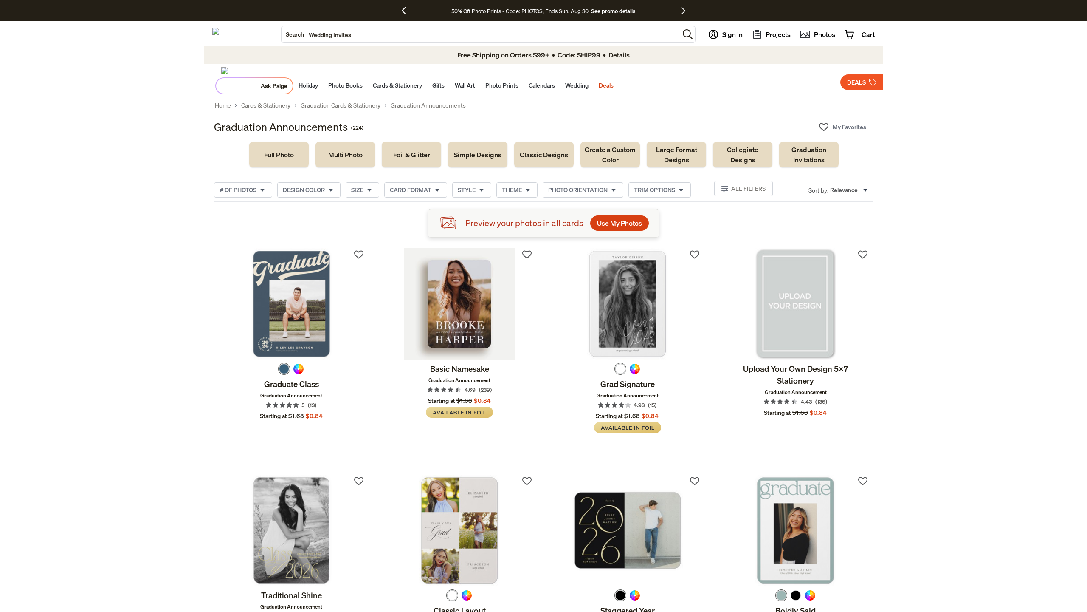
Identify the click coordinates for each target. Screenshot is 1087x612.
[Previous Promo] (407, 10)
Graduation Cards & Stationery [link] (340, 105)
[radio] (284, 369)
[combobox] (480, 34)
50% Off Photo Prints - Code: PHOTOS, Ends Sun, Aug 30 (520, 11)
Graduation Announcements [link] (428, 105)
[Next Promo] (683, 10)
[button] (687, 34)
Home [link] (223, 105)
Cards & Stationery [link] (265, 105)
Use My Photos (619, 223)
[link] (279, 154)
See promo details (613, 11)
